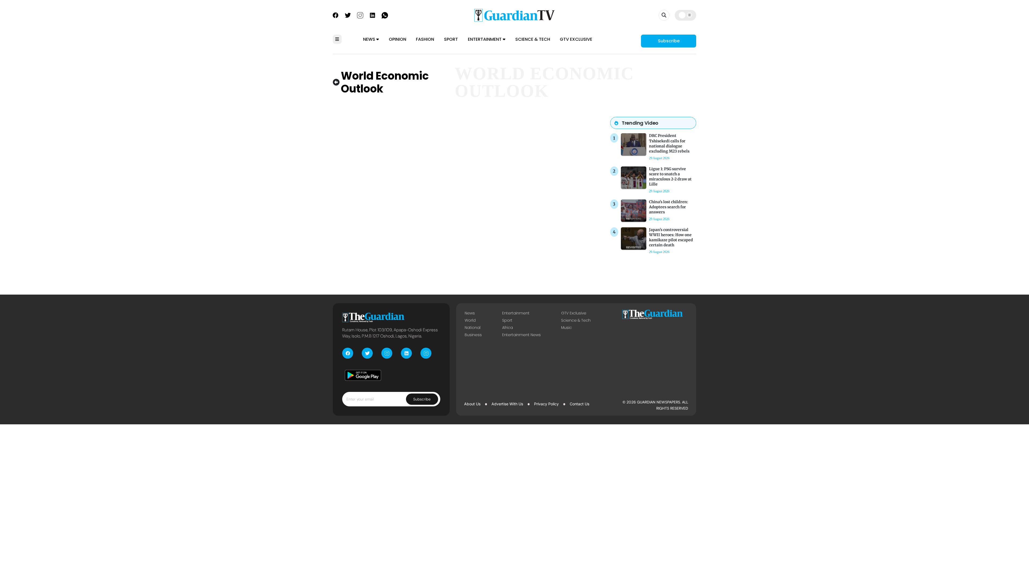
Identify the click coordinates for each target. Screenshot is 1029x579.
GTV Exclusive (576, 39)
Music (566, 327)
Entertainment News (521, 334)
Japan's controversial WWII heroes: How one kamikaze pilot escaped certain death (671, 237)
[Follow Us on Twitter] (347, 15)
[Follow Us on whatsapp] (384, 15)
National (472, 327)
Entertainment (485, 39)
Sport (451, 39)
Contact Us (579, 404)
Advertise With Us (507, 404)
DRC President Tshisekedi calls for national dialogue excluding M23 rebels (669, 143)
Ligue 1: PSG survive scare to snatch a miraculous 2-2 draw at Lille (670, 176)
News (369, 39)
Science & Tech (532, 39)
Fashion (425, 39)
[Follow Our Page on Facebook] (335, 15)
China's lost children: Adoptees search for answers (668, 206)
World (470, 320)
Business (473, 334)
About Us (472, 404)
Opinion (397, 39)
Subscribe (669, 41)
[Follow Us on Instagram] (360, 15)
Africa (507, 327)
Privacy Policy (546, 404)
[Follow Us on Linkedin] (372, 15)
